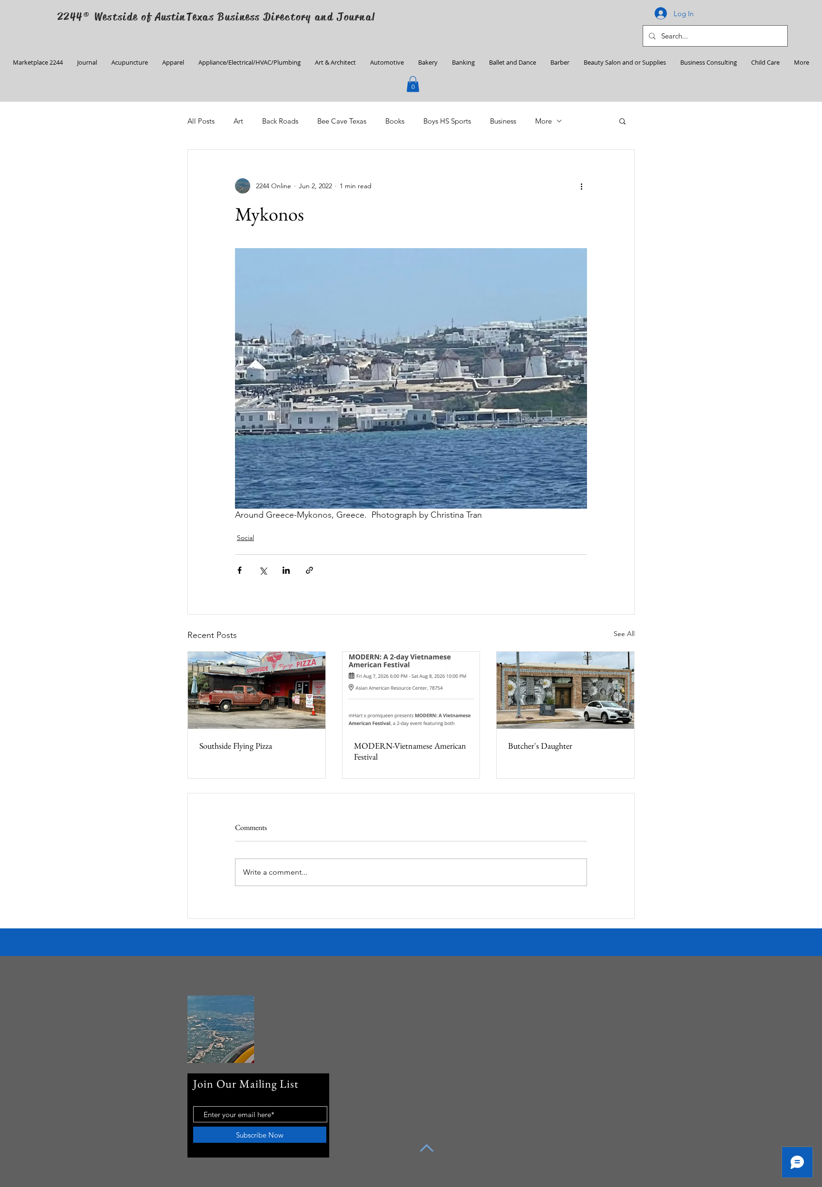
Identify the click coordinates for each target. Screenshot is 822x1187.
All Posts (201, 120)
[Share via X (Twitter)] (262, 570)
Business (503, 120)
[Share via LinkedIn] (286, 570)
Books (394, 120)
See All (624, 633)
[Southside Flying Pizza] (256, 690)
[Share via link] (309, 570)
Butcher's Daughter (540, 745)
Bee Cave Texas (341, 120)
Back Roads (280, 120)
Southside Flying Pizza (235, 745)
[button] (413, 84)
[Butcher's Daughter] (565, 690)
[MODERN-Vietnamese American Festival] (411, 690)
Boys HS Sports (447, 120)
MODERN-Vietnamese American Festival (410, 751)
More (543, 120)
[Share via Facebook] (239, 570)
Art (238, 120)
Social (245, 537)
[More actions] (581, 186)
